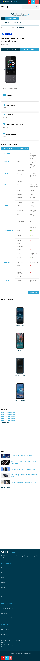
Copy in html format (21, 148)
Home (2, 27)
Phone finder (12, 18)
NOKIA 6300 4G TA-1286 (8, 413)
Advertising (4, 634)
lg (27, 23)
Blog (2, 577)
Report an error (33, 292)
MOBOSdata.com (26, 653)
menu (3, 7)
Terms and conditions (7, 608)
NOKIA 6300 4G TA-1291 (8, 416)
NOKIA (13, 27)
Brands (8, 27)
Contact (3, 596)
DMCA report (5, 613)
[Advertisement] (15, 437)
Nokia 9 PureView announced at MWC (24, 482)
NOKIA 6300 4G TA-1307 (8, 418)
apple (6, 23)
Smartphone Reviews (7, 572)
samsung (17, 23)
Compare (4, 592)
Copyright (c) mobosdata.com (10, 618)
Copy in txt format (7, 148)
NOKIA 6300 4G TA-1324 (8, 420)
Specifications (11, 49)
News (3, 582)
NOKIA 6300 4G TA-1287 (8, 415)
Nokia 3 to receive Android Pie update (25, 469)
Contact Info (5, 629)
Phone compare (30, 49)
